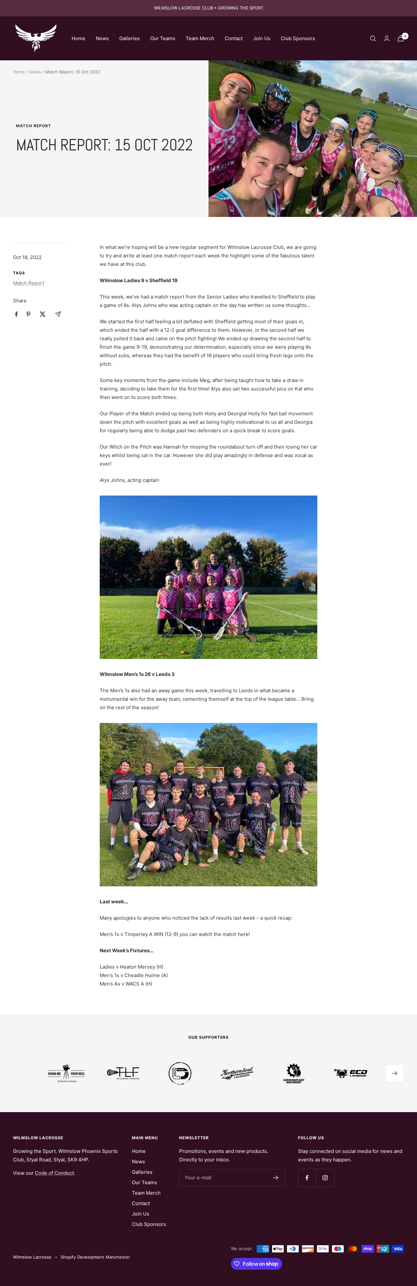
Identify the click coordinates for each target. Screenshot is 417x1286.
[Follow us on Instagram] (325, 1178)
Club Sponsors (298, 38)
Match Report (33, 126)
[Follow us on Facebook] (307, 1178)
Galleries (129, 38)
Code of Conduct (54, 1173)
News (102, 38)
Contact (234, 38)
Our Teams (162, 38)
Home (78, 38)
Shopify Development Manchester (95, 1257)
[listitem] (16, 314)
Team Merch (200, 38)
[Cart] (400, 38)
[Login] (387, 38)
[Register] (276, 1177)
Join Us (261, 38)
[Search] (373, 38)
